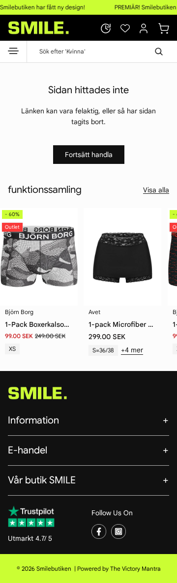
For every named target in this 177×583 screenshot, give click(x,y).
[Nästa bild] (162, 252)
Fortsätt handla (89, 154)
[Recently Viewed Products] (106, 28)
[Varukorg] (163, 27)
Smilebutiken (53, 568)
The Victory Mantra (135, 568)
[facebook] (98, 531)
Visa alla (156, 190)
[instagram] (118, 531)
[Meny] (13, 53)
